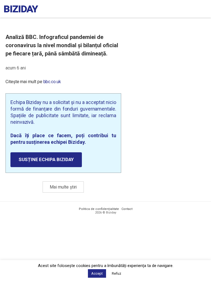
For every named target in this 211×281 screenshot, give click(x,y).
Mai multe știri (63, 187)
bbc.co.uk (52, 81)
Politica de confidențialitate (99, 209)
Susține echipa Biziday (46, 159)
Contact (126, 209)
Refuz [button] (116, 273)
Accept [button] (97, 273)
